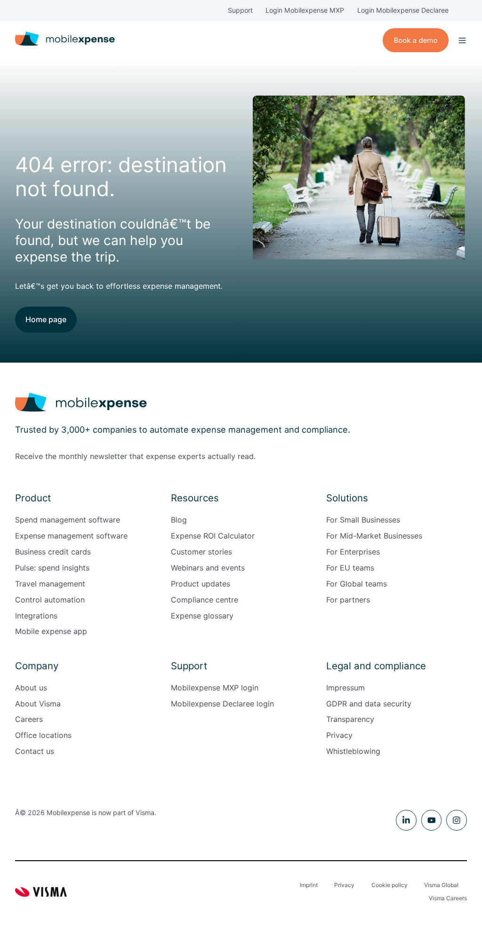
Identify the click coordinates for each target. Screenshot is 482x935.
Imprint (309, 884)
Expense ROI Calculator (213, 535)
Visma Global (441, 884)
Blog (179, 519)
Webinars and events (208, 567)
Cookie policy (389, 884)
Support (240, 10)
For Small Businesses (363, 519)
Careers (29, 719)
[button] (462, 40)
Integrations (36, 615)
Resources (195, 498)
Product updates (200, 583)
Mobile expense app (51, 631)
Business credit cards (53, 551)
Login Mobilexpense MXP (304, 10)
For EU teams (350, 567)
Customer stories (201, 551)
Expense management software (71, 535)
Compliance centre (204, 599)
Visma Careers (448, 898)
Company (36, 666)
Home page (45, 319)
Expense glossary (202, 615)
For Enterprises (353, 551)
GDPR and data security (368, 703)
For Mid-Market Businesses (374, 535)
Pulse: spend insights (52, 567)
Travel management (50, 583)
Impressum (345, 687)
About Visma (38, 703)
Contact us (34, 751)
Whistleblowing (353, 751)
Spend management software (67, 519)
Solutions (347, 498)
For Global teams (356, 583)
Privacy (339, 735)
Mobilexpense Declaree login (222, 703)
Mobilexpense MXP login (214, 687)
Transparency (350, 719)
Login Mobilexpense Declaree (403, 10)
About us (31, 687)
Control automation (50, 599)
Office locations (43, 735)
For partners (348, 599)
